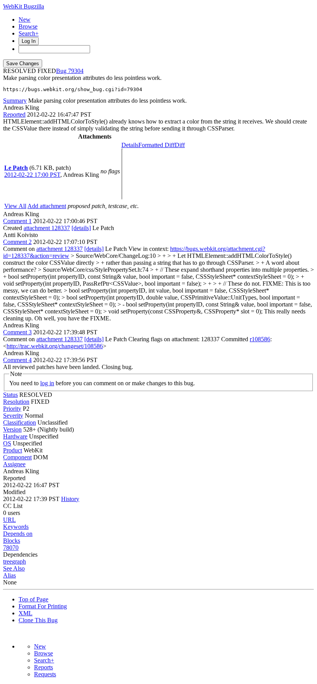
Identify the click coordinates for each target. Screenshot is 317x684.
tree (7, 561)
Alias (9, 575)
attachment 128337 (47, 228)
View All (15, 206)
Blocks (11, 540)
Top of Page (33, 599)
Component (17, 457)
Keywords (16, 526)
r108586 (260, 339)
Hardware (15, 436)
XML (25, 613)
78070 (11, 547)
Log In (29, 41)
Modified (14, 492)
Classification (19, 422)
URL (9, 519)
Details (129, 145)
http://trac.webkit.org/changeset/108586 (55, 346)
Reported (14, 114)
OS (7, 443)
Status (10, 394)
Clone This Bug (38, 620)
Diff (180, 145)
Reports (43, 667)
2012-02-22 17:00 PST (32, 174)
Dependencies (20, 554)
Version (12, 429)
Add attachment (46, 206)
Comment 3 (17, 332)
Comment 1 (17, 221)
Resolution (16, 401)
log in (47, 383)
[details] (81, 228)
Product (12, 450)
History (70, 499)
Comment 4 (17, 360)
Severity (13, 415)
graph (19, 561)
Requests (45, 674)
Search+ (29, 33)
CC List (12, 506)
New (25, 19)
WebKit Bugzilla (23, 6)
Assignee (14, 464)
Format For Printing (43, 606)
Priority (12, 408)
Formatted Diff (156, 145)
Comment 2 (17, 242)
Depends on (17, 533)
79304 (76, 71)
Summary (15, 100)
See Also (14, 568)
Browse (28, 26)
